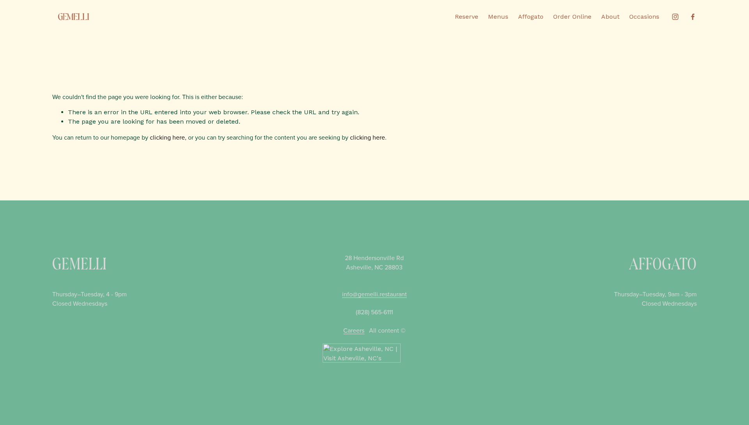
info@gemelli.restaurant (374, 294)
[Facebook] (693, 17)
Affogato (530, 16)
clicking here (167, 137)
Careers (353, 330)
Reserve (466, 16)
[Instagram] (675, 17)
